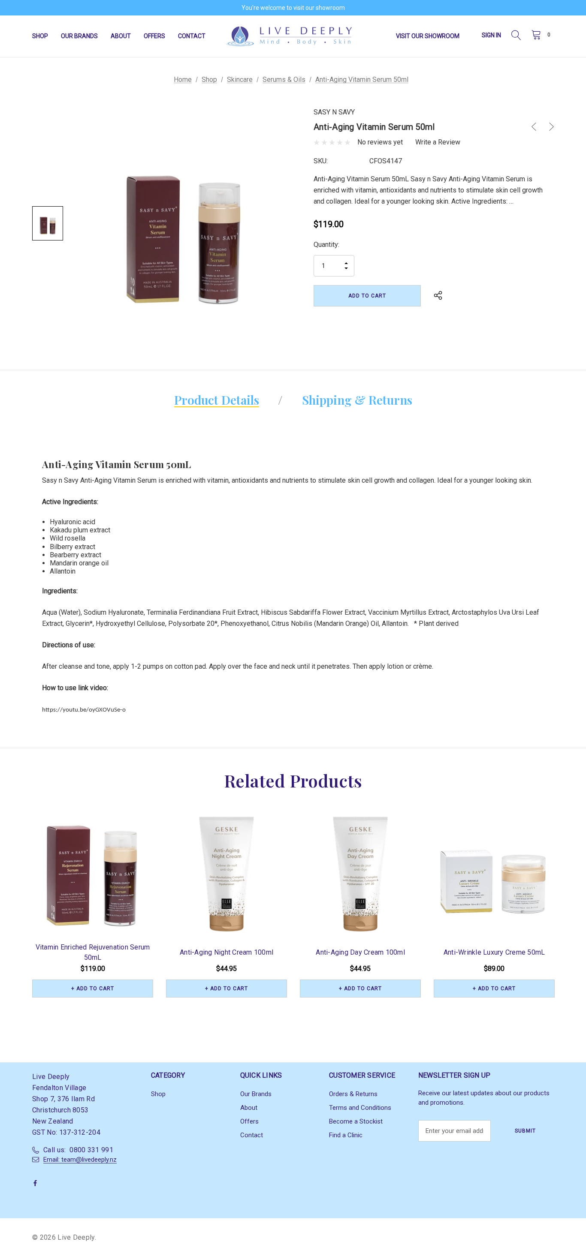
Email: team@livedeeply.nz (80, 1159)
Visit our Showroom (427, 36)
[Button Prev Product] (537, 127)
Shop (158, 1094)
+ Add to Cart (92, 989)
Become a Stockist (356, 1121)
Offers (249, 1121)
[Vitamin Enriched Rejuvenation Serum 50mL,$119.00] (92, 874)
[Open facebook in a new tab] (37, 1183)
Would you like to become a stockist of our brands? (293, 9)
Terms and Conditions (360, 1108)
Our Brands (256, 1094)
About (248, 1108)
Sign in (491, 35)
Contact (251, 1135)
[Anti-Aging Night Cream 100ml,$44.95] (226, 874)
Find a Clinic (345, 1135)
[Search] (516, 36)
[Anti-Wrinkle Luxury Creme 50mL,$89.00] (494, 874)
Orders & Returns (353, 1094)
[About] (470, 32)
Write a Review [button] (437, 142)
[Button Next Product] (548, 127)
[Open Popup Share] (438, 295)
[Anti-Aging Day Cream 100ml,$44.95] (360, 874)
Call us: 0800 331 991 (78, 1150)
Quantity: (326, 244)
